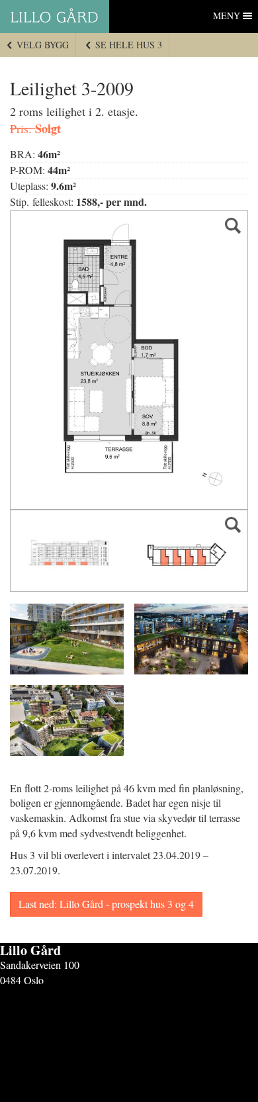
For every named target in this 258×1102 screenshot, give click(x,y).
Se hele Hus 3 (127, 44)
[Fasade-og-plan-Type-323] (129, 551)
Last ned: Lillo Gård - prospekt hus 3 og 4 (106, 904)
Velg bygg (41, 44)
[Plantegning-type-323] (129, 360)
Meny (226, 15)
